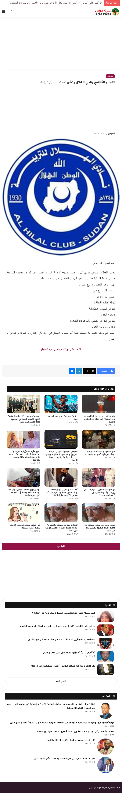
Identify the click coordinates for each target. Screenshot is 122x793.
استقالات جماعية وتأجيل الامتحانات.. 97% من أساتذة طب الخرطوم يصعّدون (61, 639)
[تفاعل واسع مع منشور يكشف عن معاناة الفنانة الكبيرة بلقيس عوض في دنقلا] (98, 512)
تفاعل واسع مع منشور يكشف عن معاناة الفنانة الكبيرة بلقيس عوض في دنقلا (100, 528)
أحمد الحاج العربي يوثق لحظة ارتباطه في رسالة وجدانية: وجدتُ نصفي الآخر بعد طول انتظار (62, 492)
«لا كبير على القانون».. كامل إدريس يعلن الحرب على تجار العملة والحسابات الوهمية (56, 2)
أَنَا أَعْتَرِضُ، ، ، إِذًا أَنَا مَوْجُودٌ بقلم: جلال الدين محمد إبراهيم (69, 653)
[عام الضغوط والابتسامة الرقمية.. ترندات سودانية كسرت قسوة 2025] (98, 439)
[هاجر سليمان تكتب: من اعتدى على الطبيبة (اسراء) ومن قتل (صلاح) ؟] (105, 616)
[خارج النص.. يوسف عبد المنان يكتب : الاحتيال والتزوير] (105, 746)
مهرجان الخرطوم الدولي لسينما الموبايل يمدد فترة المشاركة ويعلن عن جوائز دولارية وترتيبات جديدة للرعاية (62, 456)
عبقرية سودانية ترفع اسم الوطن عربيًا (63, 417)
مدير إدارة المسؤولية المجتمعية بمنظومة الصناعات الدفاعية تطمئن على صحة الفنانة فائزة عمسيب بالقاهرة (24, 455)
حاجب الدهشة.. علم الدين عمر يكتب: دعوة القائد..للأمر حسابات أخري (64, 759)
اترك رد (61, 546)
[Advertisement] (61, 41)
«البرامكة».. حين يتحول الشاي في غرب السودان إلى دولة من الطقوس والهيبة (99, 419)
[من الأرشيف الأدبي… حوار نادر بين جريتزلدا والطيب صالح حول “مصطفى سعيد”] (98, 477)
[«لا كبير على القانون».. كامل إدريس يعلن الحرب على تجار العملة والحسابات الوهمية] (105, 630)
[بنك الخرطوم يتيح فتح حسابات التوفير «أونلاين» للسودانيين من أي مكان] (105, 669)
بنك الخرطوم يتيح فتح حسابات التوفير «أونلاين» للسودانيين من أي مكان (63, 666)
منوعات (110, 76)
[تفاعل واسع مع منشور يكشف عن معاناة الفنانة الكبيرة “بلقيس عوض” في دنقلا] (61, 512)
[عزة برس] (107, 11)
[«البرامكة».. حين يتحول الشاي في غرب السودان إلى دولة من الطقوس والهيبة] (98, 404)
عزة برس (109, 133)
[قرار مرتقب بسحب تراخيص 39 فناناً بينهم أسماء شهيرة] (23, 512)
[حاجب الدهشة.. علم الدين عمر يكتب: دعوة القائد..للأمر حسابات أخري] (105, 765)
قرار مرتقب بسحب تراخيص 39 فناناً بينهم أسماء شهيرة (25, 526)
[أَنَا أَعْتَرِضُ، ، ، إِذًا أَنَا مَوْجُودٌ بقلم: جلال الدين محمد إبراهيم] (105, 656)
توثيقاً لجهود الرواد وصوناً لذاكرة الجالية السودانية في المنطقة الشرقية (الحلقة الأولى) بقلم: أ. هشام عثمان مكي (62, 723)
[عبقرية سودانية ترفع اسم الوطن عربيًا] (61, 404)
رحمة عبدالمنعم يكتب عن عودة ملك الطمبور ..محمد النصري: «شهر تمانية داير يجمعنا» (75, 731)
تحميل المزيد (61, 681)
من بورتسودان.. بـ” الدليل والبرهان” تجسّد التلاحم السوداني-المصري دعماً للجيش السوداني (24, 419)
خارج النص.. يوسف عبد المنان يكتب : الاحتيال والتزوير (71, 740)
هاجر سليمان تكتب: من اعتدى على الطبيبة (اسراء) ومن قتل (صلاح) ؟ (63, 613)
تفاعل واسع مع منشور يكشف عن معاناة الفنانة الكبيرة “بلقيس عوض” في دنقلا (61, 528)
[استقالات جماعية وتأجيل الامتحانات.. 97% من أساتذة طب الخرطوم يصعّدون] (105, 643)
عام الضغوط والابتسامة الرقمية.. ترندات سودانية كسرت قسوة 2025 (99, 453)
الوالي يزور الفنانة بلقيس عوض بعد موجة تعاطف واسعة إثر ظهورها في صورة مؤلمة (24, 492)
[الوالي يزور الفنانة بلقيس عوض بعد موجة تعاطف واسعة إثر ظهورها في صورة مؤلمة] (23, 477)
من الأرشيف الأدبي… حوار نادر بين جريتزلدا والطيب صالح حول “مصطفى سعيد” (99, 492)
